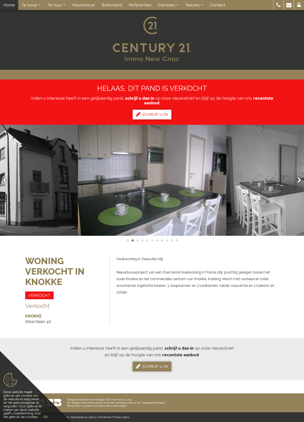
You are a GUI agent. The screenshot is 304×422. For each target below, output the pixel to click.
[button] (279, 5)
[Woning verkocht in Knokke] (152, 180)
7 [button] (157, 240)
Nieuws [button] (193, 5)
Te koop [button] (30, 5)
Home (9, 5)
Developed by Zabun (84, 417)
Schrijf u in (155, 114)
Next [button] (297, 180)
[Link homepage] (152, 39)
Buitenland (112, 5)
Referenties (140, 5)
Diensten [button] (167, 5)
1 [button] (128, 240)
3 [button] (137, 240)
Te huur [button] (55, 5)
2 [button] (132, 240)
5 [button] (147, 240)
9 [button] (167, 240)
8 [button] (162, 240)
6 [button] (152, 240)
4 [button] (142, 240)
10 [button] (172, 240)
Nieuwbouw (83, 5)
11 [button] (176, 240)
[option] (152, 180)
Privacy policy (121, 417)
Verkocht (39, 295)
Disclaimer (105, 417)
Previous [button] (7, 180)
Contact (217, 5)
